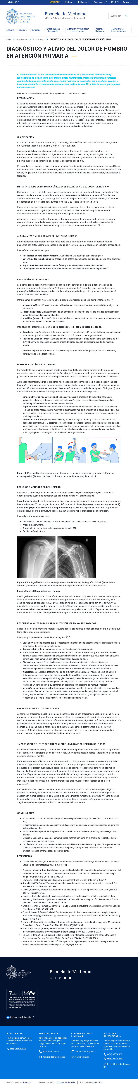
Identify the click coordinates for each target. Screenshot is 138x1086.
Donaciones (99, 2)
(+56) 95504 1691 (115, 1054)
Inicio (8, 39)
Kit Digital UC (96, 1082)
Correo (127, 2)
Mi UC (114, 2)
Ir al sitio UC (11, 2)
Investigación (21, 39)
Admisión (54, 2)
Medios (69, 2)
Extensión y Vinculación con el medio (78, 30)
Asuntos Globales (99, 30)
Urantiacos (27, 1082)
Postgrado (36, 30)
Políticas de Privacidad (19, 1017)
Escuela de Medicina (66, 1082)
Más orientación (82, 1057)
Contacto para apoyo (84, 1051)
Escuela (10, 30)
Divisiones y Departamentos (118, 30)
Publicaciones (38, 39)
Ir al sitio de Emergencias (54, 1057)
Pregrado (22, 30)
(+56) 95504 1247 (115, 1058)
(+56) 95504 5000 (51, 1051)
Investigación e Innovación (53, 30)
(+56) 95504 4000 (18, 1048)
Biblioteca (83, 2)
